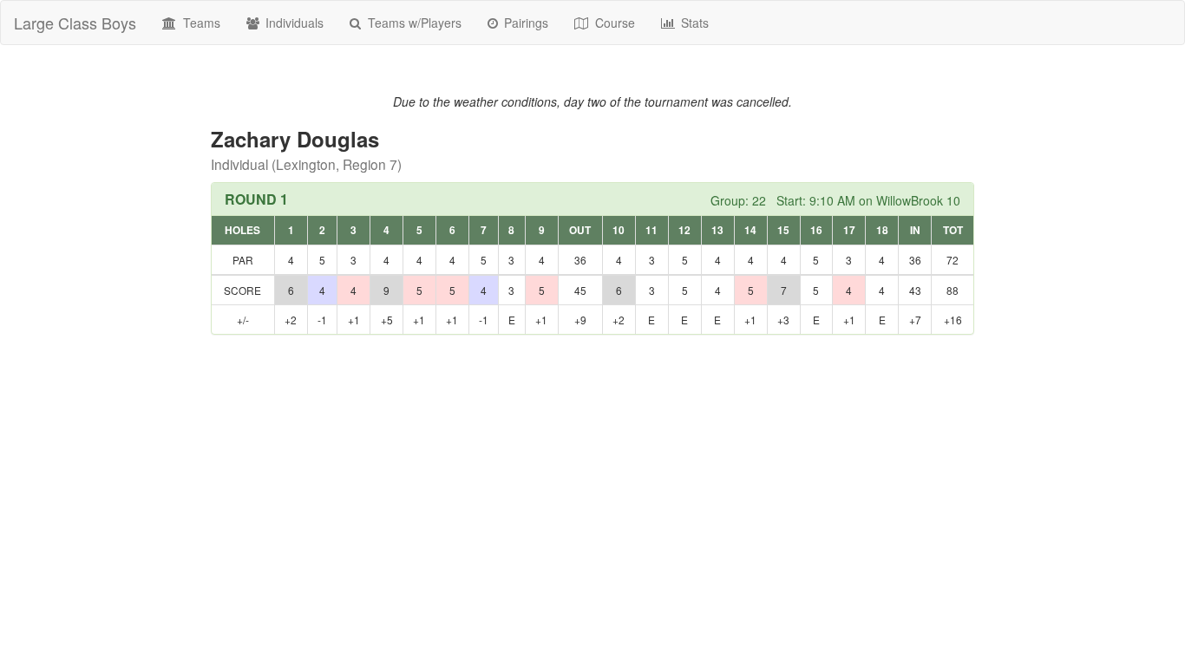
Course (613, 22)
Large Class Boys (75, 22)
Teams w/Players (413, 22)
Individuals (293, 22)
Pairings (524, 22)
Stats (693, 22)
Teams (200, 22)
